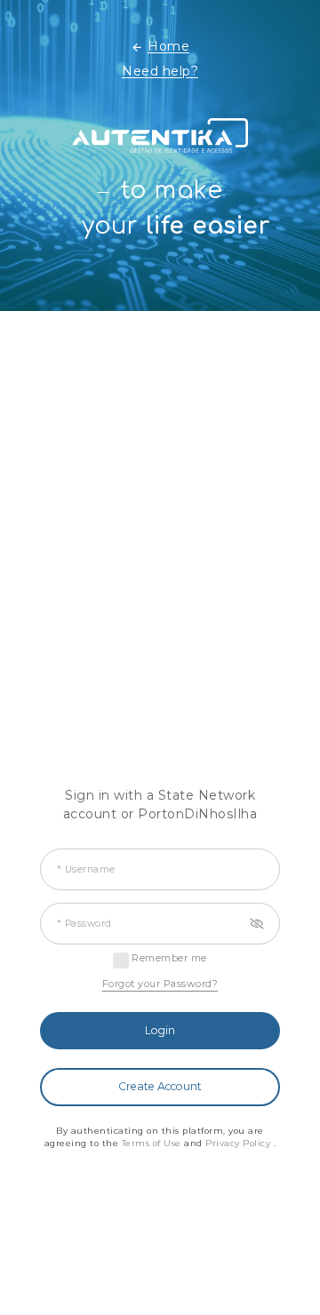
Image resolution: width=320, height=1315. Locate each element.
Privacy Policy (239, 1143)
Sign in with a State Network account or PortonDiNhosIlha (160, 804)
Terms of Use (153, 1143)
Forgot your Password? (160, 983)
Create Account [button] (160, 1086)
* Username (86, 869)
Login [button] (160, 1030)
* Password (84, 923)
